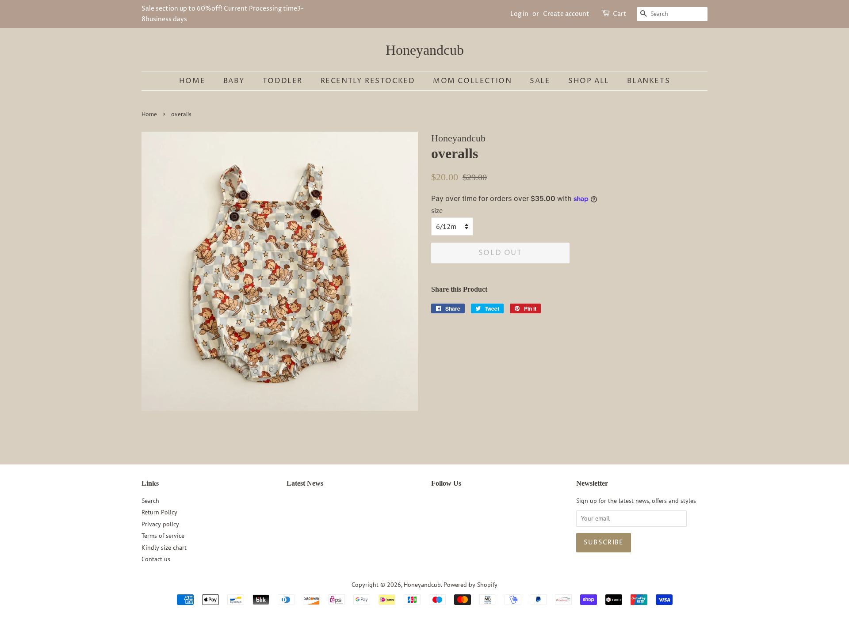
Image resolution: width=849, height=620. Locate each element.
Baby (234, 81)
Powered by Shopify (470, 585)
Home (192, 81)
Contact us (156, 559)
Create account (566, 14)
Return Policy (159, 512)
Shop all (588, 81)
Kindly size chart (164, 548)
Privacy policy (160, 524)
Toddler (282, 81)
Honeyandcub (425, 50)
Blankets (648, 81)
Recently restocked (368, 81)
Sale (540, 81)
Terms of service (163, 536)
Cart (620, 14)
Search (150, 501)
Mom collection (472, 81)
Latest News (305, 483)
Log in (519, 14)
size (437, 210)
